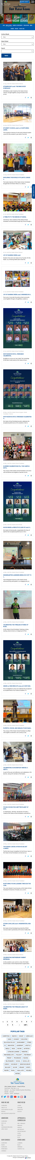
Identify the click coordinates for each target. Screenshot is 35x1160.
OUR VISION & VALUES (7, 1109)
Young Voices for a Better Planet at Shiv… (15, 808)
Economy (16, 1039)
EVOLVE (20, 1111)
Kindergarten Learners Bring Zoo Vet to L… (17, 576)
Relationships (10, 1061)
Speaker (21, 1067)
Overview (4, 1143)
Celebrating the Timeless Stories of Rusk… (15, 625)
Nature (19, 1048)
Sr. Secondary (22, 1131)
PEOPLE (3, 1111)
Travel (13, 1070)
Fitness (29, 1042)
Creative (14, 1036)
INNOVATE (20, 1109)
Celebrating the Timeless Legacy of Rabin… (15, 1007)
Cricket (21, 1036)
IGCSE (19, 1133)
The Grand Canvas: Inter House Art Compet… (15, 847)
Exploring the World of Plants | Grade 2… (16, 178)
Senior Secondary (25, 1064)
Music (13, 1048)
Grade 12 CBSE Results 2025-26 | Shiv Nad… (17, 686)
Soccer (15, 1067)
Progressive (17, 1058)
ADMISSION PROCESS (6, 1127)
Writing (17, 1073)
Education (24, 1039)
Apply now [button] (25, 1)
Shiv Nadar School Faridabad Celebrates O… (17, 417)
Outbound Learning (13, 1051)
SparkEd (12, 28)
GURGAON (4, 1147)
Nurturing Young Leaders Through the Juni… (17, 884)
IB (4, 1045)
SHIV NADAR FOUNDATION (8, 1113)
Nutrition (27, 1048)
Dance (9, 1039)
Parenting (25, 1051)
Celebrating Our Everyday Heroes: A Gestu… (15, 768)
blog (4, 25)
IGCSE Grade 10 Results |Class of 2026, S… (17, 527)
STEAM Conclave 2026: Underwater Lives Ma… (17, 924)
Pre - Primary (21, 1123)
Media (31, 25)
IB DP (19, 1137)
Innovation (11, 1045)
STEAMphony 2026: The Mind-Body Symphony (14, 87)
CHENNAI (3, 1151)
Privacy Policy (24, 1156)
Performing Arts (9, 1054)
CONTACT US (21, 1148)
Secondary (14, 1064)
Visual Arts (20, 1070)
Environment (21, 1042)
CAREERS (20, 1143)
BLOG (19, 1145)
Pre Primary (27, 1054)
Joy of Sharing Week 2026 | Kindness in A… (17, 294)
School (18, 1061)
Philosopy (19, 1054)
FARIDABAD (4, 1148)
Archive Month (5, 34)
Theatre (6, 1070)
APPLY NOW (4, 1129)
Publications (26, 25)
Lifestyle (28, 1045)
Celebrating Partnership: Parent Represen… (14, 958)
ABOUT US (4, 1107)
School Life (26, 1061)
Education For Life (9, 1042)
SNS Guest (8, 1067)
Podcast (16, 28)
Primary (9, 1058)
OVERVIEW (4, 1105)
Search (3, 48)
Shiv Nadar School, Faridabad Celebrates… (13, 354)
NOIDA (3, 1145)
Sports (28, 1067)
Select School (4, 41)
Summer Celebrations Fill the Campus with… (16, 467)
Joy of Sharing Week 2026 (12, 255)
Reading (25, 1058)
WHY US (3, 1123)
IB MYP (19, 1135)
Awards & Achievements (18, 25)
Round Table (21, 28)
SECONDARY (21, 1129)
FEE (2, 1125)
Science (6, 1064)
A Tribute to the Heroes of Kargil (14, 217)
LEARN (19, 1105)
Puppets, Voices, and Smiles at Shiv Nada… (17, 728)
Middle (7, 1048)
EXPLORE (20, 1107)
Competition (6, 1036)
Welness (28, 1070)
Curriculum (29, 1036)
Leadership (19, 1045)
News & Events (9, 25)
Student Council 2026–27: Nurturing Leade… (16, 129)
